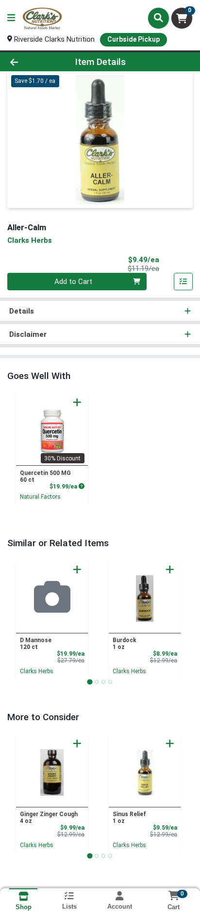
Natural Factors (40, 496)
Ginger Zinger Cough (49, 817)
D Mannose (35, 643)
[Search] (158, 18)
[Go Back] (30, 62)
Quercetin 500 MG (45, 476)
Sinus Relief (129, 817)
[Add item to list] (183, 281)
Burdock (124, 643)
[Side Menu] (11, 18)
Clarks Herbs (36, 671)
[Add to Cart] (77, 402)
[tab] (89, 681)
